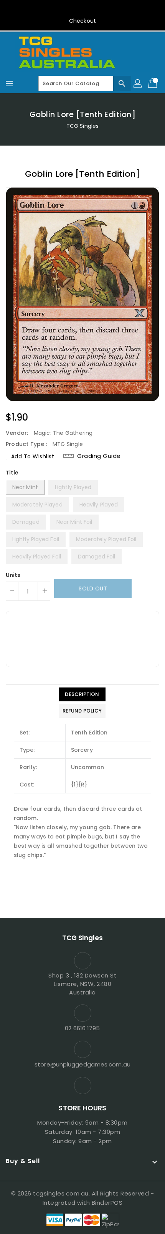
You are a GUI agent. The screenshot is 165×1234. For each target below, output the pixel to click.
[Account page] (138, 83)
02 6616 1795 (82, 1028)
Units (13, 575)
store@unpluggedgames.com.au (82, 1064)
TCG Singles (82, 126)
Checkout (82, 21)
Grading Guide (99, 456)
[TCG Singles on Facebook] (82, 9)
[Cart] (153, 83)
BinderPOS (107, 1203)
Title (12, 472)
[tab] (82, 694)
